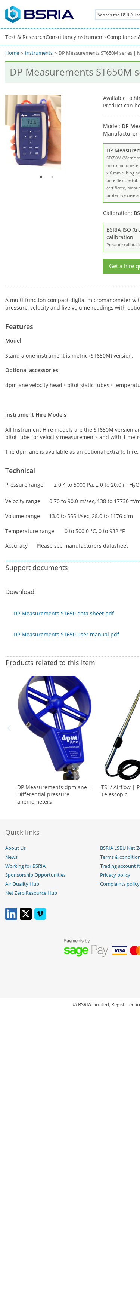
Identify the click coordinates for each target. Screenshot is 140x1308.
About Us (15, 848)
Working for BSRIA (25, 866)
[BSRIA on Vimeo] (40, 918)
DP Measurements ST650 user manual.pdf (66, 634)
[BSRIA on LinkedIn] (11, 918)
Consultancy (61, 36)
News (11, 857)
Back (10, 728)
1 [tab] (41, 177)
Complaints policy (120, 884)
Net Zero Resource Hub (31, 893)
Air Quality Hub (22, 884)
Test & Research (25, 36)
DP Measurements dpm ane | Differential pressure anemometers (54, 794)
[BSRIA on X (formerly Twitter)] (26, 918)
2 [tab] (52, 177)
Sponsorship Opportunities (35, 875)
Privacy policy (115, 875)
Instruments (91, 36)
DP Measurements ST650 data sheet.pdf (63, 613)
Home (12, 53)
